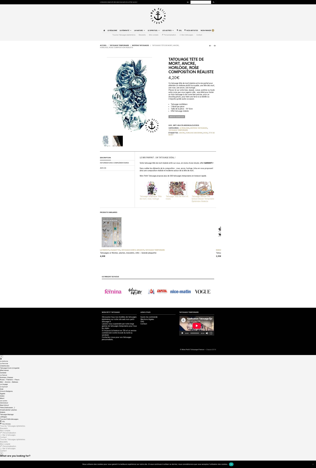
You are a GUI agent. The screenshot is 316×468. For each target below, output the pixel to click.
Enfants (2, 412)
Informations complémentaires (114, 163)
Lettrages (3, 417)
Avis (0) (103, 168)
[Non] (313, 464)
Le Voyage (4, 384)
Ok (231, 464)
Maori (2, 398)
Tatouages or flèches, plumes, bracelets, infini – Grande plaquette (128, 253)
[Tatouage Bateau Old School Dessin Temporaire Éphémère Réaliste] (203, 188)
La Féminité (124, 30)
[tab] (117, 157)
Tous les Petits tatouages (9, 419)
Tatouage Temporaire (119, 45)
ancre (182, 133)
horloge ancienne (194, 133)
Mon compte (153, 35)
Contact (199, 35)
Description (105, 158)
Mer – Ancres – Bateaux (9, 382)
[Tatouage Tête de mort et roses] (177, 188)
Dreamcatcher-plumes (8, 410)
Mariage (220, 250)
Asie (1, 389)
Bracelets (142, 35)
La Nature (138, 30)
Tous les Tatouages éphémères (123, 35)
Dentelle (3, 373)
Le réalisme (112, 30)
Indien (2, 396)
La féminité (105, 250)
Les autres (167, 30)
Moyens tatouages (140, 45)
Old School (4, 403)
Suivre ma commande (149, 317)
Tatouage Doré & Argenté (132, 250)
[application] (196, 326)
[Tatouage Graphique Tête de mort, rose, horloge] (151, 188)
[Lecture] (182, 333)
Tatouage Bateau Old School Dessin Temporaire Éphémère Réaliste (203, 198)
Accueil (103, 45)
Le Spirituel (153, 30)
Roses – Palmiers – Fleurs (9, 380)
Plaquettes (115, 250)
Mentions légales (147, 319)
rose (205, 133)
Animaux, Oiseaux (6, 377)
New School (4, 405)
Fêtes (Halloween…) (7, 407)
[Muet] (207, 333)
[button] (113, 291)
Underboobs (4, 366)
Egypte (2, 394)
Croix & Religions (6, 391)
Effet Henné (4, 370)
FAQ (142, 322)
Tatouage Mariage (7, 414)
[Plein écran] (211, 333)
